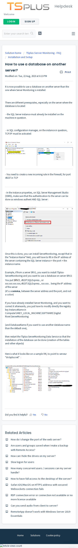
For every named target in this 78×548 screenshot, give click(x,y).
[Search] (32, 34)
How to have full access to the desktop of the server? (41, 478)
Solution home (13, 53)
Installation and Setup (20, 57)
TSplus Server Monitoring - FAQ (43, 53)
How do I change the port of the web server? (36, 439)
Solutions (35, 535)
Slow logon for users (22, 462)
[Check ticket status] (40, 33)
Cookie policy (53, 535)
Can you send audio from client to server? (34, 505)
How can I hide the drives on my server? (33, 456)
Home (20, 535)
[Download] (32, 278)
